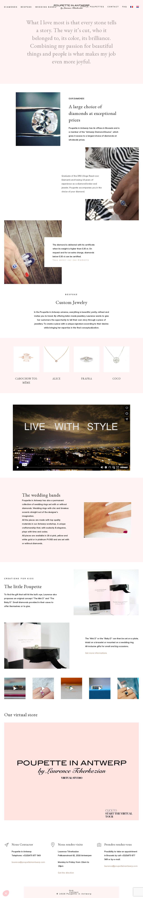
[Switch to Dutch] (137, 7)
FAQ (124, 7)
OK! (19, 884)
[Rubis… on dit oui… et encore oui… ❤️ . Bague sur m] (43, 688)
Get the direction (66, 872)
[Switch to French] (132, 7)
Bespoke (26, 7)
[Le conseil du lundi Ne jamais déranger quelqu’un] (15, 688)
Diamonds (10, 7)
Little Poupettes (92, 7)
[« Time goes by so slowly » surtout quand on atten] (128, 688)
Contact (113, 7)
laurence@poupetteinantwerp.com (121, 866)
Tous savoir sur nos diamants (71, 260)
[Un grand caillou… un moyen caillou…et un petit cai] (99, 688)
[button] (6, 893)
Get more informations (96, 653)
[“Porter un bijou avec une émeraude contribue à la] (71, 688)
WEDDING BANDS (46, 7)
